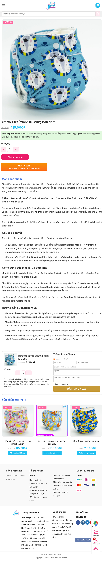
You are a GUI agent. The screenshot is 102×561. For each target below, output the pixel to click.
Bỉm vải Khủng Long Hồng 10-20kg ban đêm (18, 442)
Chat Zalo (96, 535)
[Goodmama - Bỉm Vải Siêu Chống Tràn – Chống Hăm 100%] (51, 5)
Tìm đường (96, 527)
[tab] (12, 179)
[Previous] (2, 432)
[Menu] (3, 5)
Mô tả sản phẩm (12, 179)
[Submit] (97, 13)
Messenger (96, 541)
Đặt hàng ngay (76, 389)
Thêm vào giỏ (15, 157)
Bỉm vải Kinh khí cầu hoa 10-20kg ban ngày (52, 442)
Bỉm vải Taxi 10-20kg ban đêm (86, 441)
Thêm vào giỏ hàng (17, 453)
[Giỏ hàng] (97, 5)
